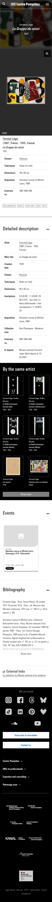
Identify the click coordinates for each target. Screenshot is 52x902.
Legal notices (10, 890)
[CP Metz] (18, 825)
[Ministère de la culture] (26, 876)
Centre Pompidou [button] (11, 760)
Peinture (23, 158)
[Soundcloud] (14, 724)
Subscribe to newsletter (26, 735)
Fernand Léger (10, 138)
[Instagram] (8, 701)
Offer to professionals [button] (13, 768)
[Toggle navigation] (47, 4)
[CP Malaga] (34, 825)
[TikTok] (8, 713)
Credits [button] (4, 133)
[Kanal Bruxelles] (17, 841)
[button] (26, 229)
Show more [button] (26, 653)
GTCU (26, 890)
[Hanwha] (26, 857)
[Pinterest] (32, 713)
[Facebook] (20, 701)
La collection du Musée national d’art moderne (24, 675)
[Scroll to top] (45, 895)
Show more (26, 494)
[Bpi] (17, 809)
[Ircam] (37, 809)
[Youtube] (37, 724)
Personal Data (35, 890)
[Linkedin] (20, 713)
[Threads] (32, 701)
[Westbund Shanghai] (37, 841)
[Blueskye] (43, 701)
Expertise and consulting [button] (15, 776)
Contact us (26, 745)
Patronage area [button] (10, 784)
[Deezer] (43, 713)
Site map (19, 890)
